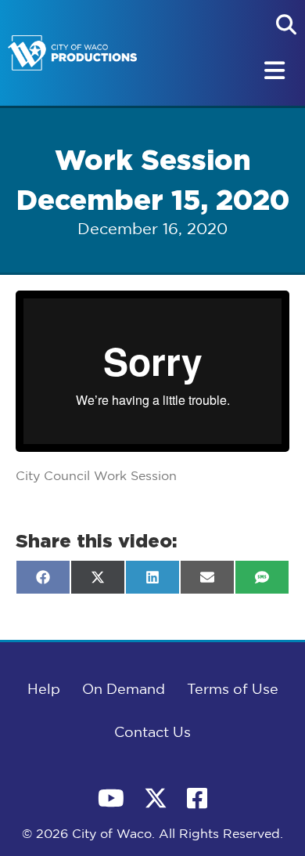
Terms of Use (232, 690)
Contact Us (152, 733)
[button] (286, 24)
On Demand (123, 690)
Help (43, 690)
